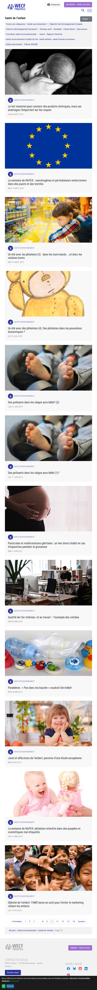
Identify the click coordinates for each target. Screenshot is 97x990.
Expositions (82, 29)
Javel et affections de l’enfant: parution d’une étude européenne (45, 758)
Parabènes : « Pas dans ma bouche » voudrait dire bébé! (40, 688)
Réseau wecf (46, 29)
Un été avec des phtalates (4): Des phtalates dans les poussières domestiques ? (45, 330)
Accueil (12, 930)
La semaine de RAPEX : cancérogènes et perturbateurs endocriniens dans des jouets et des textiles (47, 182)
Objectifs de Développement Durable (66, 24)
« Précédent (16, 921)
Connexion (53, 4)
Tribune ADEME (31, 44)
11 (57, 921)
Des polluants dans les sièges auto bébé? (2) (33, 402)
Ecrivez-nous (13, 972)
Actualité (58, 29)
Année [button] (85, 19)
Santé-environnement (36, 24)
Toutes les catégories (15, 24)
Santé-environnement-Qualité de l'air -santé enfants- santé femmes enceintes (40, 39)
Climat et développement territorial (21, 29)
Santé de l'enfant (45, 930)
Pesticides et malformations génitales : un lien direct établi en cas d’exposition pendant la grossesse (46, 545)
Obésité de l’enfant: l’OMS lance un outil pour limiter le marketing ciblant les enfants (46, 904)
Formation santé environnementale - (22, 34)
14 (73, 921)
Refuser (10, 986)
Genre (42, 34)
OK (4, 986)
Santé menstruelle (14, 44)
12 (63, 921)
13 (68, 921)
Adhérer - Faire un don (78, 4)
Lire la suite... (15, 981)
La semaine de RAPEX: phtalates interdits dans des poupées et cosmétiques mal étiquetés (44, 830)
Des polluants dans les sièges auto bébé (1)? (33, 473)
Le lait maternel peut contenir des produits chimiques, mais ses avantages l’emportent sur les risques (44, 108)
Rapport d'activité (54, 34)
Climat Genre (69, 29)
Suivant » (82, 921)
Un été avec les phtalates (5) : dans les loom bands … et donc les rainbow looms (45, 256)
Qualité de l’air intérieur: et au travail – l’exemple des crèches (43, 617)
